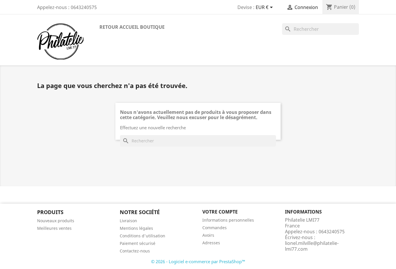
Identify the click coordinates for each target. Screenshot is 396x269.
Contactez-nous (135, 251)
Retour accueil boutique (132, 27)
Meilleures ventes (54, 228)
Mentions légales (136, 228)
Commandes (214, 227)
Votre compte (220, 212)
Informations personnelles (228, 220)
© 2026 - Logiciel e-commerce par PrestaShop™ (198, 261)
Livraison (128, 220)
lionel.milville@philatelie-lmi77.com (312, 246)
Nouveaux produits (55, 220)
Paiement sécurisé (137, 243)
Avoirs (208, 235)
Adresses (211, 242)
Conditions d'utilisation (142, 235)
